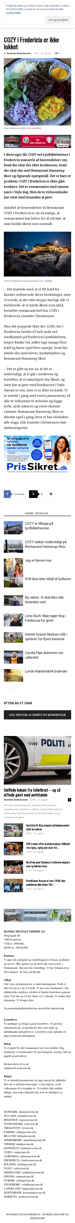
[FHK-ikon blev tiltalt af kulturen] (13, 582)
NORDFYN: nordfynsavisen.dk (21, 1196)
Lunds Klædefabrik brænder (46, 671)
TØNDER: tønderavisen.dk (18, 1144)
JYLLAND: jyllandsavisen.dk (20, 1116)
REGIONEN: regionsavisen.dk (20, 1120)
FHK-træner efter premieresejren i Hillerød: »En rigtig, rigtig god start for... (48, 846)
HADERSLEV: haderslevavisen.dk (23, 1148)
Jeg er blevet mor (38, 560)
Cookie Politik (13, 12)
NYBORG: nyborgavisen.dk (19, 1180)
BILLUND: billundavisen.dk (19, 1136)
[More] (51, 494)
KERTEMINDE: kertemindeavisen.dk (24, 1192)
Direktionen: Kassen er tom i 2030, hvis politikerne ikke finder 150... (45, 882)
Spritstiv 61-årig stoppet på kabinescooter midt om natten (47, 827)
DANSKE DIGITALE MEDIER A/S (24, 931)
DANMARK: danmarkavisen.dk (21, 1112)
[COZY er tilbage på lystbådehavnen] (13, 528)
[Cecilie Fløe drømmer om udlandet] (13, 657)
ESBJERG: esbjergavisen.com (20, 1132)
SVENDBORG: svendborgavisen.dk (23, 1184)
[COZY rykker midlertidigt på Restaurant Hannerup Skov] (13, 546)
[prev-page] (6, 690)
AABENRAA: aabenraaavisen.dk (22, 1156)
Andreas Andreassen (19, 53)
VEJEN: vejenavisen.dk (17, 1152)
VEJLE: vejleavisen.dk (16, 1168)
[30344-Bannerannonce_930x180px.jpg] (37, 915)
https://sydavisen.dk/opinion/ (19, 1036)
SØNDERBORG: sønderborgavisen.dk (25, 1140)
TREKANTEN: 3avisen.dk (18, 1128)
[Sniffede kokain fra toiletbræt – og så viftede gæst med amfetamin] (37, 760)
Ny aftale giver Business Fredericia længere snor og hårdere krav (48, 864)
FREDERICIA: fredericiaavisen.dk (23, 1160)
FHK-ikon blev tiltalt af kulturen (48, 579)
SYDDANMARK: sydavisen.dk (21, 1124)
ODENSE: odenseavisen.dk (19, 1176)
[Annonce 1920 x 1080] (37, 455)
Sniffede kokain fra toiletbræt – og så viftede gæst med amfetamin (32, 792)
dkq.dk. (36, 972)
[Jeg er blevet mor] (13, 571)
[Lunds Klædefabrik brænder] (13, 675)
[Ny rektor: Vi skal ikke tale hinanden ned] (13, 600)
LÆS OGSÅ (13, 513)
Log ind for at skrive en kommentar (37, 715)
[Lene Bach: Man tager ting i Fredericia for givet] (13, 620)
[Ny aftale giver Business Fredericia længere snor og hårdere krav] (13, 867)
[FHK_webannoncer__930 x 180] (37, 141)
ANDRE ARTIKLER (36, 513)
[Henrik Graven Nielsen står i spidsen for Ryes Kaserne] (13, 637)
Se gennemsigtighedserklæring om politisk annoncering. (34, 1008)
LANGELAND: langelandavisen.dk (23, 1188)
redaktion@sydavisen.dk (17, 1068)
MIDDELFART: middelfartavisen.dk (24, 1172)
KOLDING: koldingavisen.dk (20, 1164)
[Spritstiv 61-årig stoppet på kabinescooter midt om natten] (13, 830)
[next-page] (12, 690)
